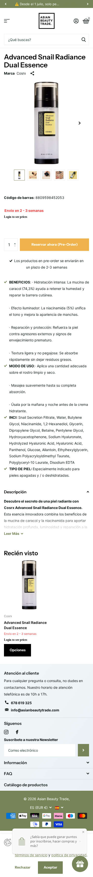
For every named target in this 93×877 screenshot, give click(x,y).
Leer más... (71, 4)
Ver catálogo (7, 21)
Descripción (15, 491)
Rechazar (23, 867)
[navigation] (5, 4)
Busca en (83, 39)
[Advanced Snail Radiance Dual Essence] (29, 584)
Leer (11, 533)
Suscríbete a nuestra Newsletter (31, 740)
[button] (16, 240)
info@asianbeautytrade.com (35, 710)
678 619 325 (21, 703)
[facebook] (17, 732)
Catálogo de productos (26, 784)
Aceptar (50, 867)
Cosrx (21, 73)
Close (46, 762)
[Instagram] (6, 732)
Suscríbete (83, 750)
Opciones (18, 650)
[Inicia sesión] (76, 21)
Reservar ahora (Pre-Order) (54, 244)
